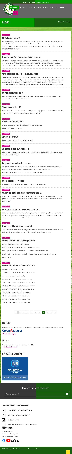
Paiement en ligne (9, 334)
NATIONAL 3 (37, 7)
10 (51, 312)
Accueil (6, 7)
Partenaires (14, 7)
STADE (51, 7)
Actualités (23, 7)
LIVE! (15, 13)
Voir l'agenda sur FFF (10, 347)
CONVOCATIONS (59, 7)
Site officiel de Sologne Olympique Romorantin (36, 2)
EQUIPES (45, 7)
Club (30, 7)
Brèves (68, 22)
